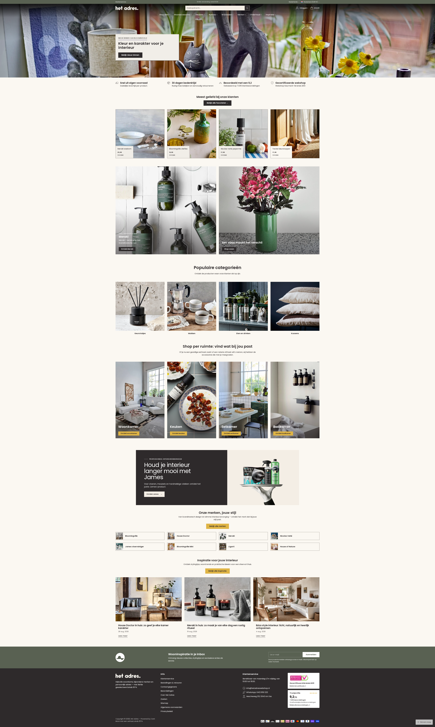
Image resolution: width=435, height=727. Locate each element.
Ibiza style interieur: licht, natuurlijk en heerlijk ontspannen (282, 627)
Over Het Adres (167, 695)
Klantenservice (167, 678)
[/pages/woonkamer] (140, 400)
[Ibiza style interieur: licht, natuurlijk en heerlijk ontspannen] (286, 599)
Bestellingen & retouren (171, 682)
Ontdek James (154, 494)
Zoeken (164, 699)
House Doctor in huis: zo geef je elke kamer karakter (143, 627)
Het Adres (135, 719)
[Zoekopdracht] (247, 8)
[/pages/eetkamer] (243, 400)
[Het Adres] (127, 8)
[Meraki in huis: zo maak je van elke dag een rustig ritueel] (217, 599)
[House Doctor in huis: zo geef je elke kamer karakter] (149, 599)
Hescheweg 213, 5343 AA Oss (259, 696)
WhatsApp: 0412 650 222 (257, 692)
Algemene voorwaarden (171, 707)
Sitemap (164, 703)
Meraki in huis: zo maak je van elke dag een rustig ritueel (216, 627)
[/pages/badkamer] (295, 400)
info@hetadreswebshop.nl (258, 688)
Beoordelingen (167, 691)
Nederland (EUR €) (311, 2)
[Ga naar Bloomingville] (217, 40)
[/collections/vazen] (269, 210)
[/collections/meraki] (166, 210)
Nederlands (293, 2)
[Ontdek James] (263, 477)
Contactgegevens (169, 687)
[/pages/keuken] (191, 400)
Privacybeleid (167, 711)
